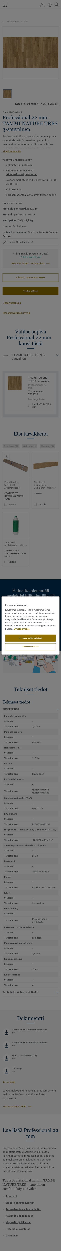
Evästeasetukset (31, 647)
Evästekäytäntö (22, 629)
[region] (30, 625)
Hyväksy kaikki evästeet (30, 638)
